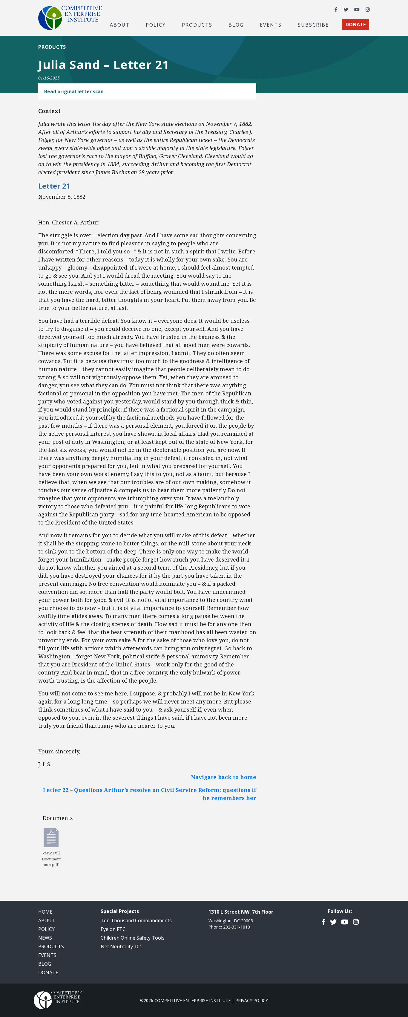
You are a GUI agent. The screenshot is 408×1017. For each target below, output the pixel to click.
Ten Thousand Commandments (136, 920)
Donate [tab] (356, 24)
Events (271, 24)
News (45, 938)
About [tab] (120, 24)
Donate (48, 972)
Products (52, 47)
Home (45, 912)
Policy (46, 929)
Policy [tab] (156, 24)
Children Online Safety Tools (133, 938)
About (46, 920)
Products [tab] (197, 24)
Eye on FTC (113, 929)
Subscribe (313, 24)
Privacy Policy (251, 1000)
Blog (236, 24)
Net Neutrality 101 (121, 946)
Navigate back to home (223, 777)
